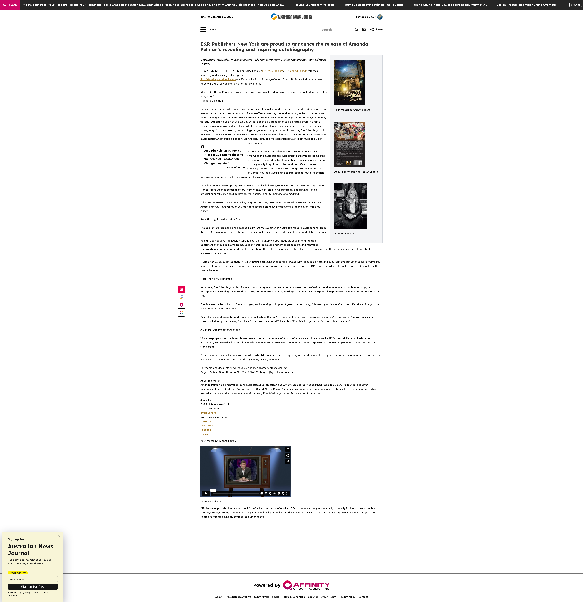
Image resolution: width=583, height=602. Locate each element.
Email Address (17, 572)
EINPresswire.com (272, 70)
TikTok (204, 433)
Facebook (206, 429)
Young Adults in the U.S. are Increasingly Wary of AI (450, 5)
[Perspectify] (181, 297)
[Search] (356, 29)
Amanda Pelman (297, 70)
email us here (208, 412)
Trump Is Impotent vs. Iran (315, 5)
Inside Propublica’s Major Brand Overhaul (526, 5)
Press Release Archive (238, 596)
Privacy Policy (347, 596)
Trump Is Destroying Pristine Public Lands (373, 5)
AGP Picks (10, 4)
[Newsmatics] (181, 312)
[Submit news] (181, 289)
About (218, 596)
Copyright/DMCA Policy (322, 596)
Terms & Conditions (294, 596)
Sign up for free (32, 586)
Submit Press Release (266, 596)
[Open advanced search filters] (363, 29)
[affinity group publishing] (181, 305)
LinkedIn (205, 421)
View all (575, 4)
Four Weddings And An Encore (218, 79)
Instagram (206, 425)
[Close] (59, 536)
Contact (363, 596)
